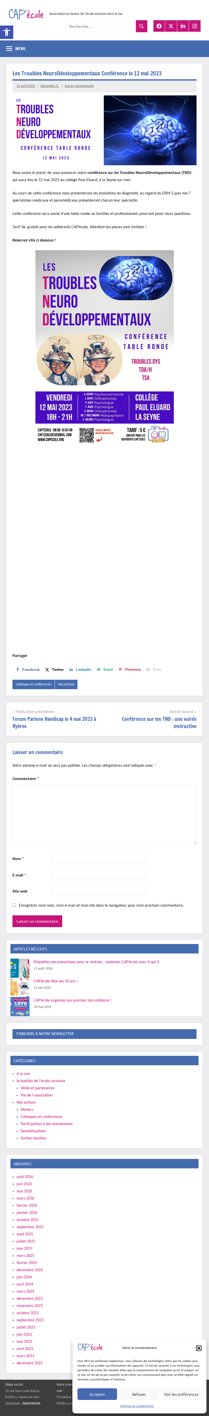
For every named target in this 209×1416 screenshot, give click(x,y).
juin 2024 (24, 1277)
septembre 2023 (30, 1320)
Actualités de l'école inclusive (41, 1081)
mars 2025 (25, 1256)
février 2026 (27, 1206)
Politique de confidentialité (137, 1406)
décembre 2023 (30, 1299)
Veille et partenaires (37, 1088)
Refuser (139, 1394)
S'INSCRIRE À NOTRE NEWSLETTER (45, 1034)
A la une (23, 1074)
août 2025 (25, 1234)
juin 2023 (24, 1335)
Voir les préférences (181, 1394)
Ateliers (27, 1110)
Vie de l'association (37, 1095)
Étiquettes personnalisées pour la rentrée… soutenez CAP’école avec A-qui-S (96, 962)
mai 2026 (24, 1191)
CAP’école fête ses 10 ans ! (56, 981)
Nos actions (66, 684)
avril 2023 (25, 1349)
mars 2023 (25, 1356)
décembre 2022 (30, 1363)
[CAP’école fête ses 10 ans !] (20, 987)
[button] (6, 32)
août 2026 (25, 1177)
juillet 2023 (26, 1327)
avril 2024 (25, 1284)
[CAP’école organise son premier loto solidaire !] (20, 1006)
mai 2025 (24, 1249)
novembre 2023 (30, 1306)
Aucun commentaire (79, 86)
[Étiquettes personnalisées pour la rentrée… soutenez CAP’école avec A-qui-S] (20, 968)
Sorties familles (33, 1138)
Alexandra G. (50, 86)
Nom (18, 859)
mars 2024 (25, 1292)
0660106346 (31, 1404)
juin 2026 (24, 1184)
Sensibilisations (33, 1131)
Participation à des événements (47, 1124)
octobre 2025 (27, 1220)
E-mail (19, 875)
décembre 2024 (30, 1270)
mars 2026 (25, 1199)
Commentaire (25, 779)
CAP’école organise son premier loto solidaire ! (72, 1000)
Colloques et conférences (33, 684)
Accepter (97, 1394)
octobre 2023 (27, 1313)
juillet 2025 (26, 1241)
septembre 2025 (30, 1227)
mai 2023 (24, 1342)
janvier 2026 (27, 1213)
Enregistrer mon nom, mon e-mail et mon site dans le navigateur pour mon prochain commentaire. (101, 906)
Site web (20, 892)
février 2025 (27, 1263)
